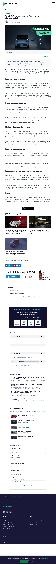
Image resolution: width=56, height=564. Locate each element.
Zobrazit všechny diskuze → (14, 290)
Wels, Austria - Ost (15, 448)
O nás (4, 542)
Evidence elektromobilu (8, 524)
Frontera (26, 260)
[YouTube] (10, 512)
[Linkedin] (11, 265)
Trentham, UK (14, 477)
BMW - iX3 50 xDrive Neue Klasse (26, 420)
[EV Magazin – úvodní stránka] (9, 3)
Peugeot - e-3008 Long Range (25, 436)
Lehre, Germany (15, 470)
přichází (13, 83)
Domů (6, 9)
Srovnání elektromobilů (28, 497)
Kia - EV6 (20, 426)
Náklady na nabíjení (33, 524)
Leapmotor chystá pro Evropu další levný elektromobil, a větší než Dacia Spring (15, 253)
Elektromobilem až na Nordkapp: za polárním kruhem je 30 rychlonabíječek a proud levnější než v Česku (25, 392)
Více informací (45, 558)
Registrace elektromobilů (12, 497)
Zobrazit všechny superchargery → (28, 485)
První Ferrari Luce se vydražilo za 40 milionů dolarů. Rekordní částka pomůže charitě (16, 232)
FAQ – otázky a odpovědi (8, 522)
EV (7, 506)
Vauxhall (20, 260)
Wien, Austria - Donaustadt (17, 463)
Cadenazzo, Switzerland (17, 456)
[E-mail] (17, 265)
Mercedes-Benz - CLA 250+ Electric (26, 415)
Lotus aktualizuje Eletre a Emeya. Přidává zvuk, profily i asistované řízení (40, 232)
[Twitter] (9, 265)
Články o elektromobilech (8, 520)
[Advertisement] (28, 555)
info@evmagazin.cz (7, 540)
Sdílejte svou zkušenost (8, 526)
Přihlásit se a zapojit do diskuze (16, 293)
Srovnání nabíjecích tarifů (35, 522)
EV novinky (13, 260)
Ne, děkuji (32, 561)
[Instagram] (4, 512)
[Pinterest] (14, 265)
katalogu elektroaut (32, 411)
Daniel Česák (12, 20)
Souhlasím (23, 561)
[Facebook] (6, 265)
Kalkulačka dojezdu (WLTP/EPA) (36, 520)
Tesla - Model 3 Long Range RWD (26, 431)
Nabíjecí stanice (6, 528)
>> (34, 381)
